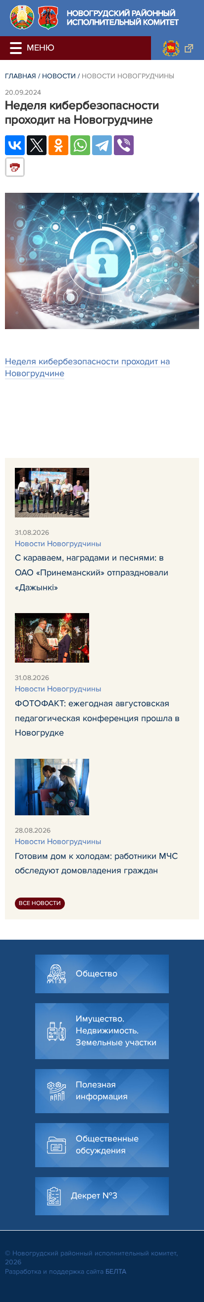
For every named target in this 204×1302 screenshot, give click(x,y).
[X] (37, 145)
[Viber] (124, 145)
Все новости (40, 903)
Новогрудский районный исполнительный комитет (123, 18)
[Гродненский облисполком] (177, 48)
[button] (17, 48)
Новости (59, 76)
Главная (20, 76)
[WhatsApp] (80, 145)
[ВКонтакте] (15, 145)
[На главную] (22, 17)
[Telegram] (102, 145)
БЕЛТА (115, 1271)
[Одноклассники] (58, 145)
